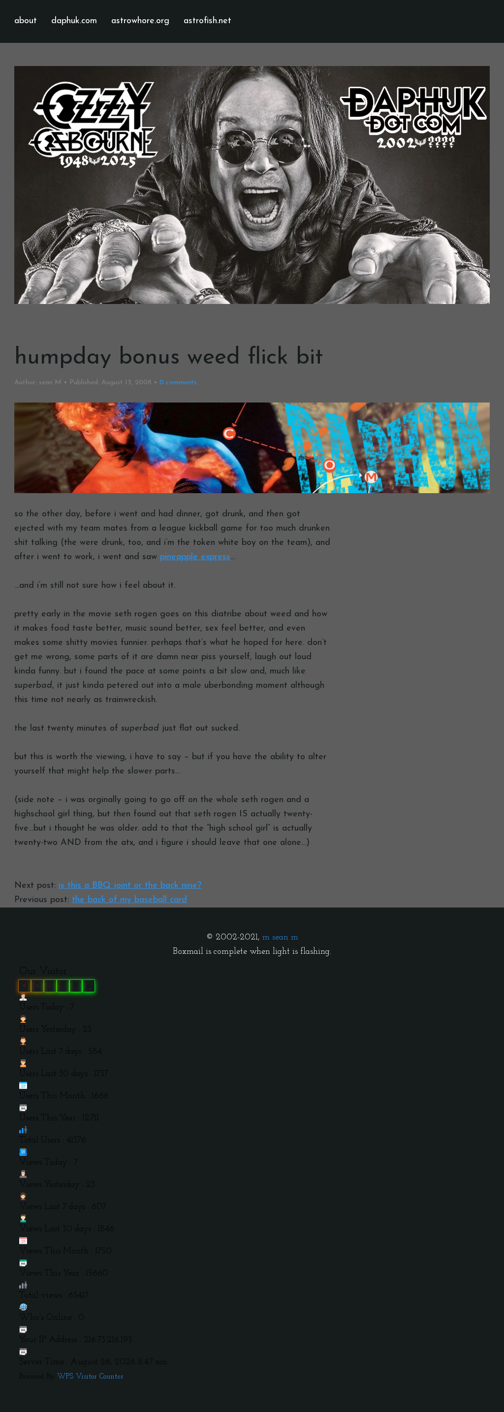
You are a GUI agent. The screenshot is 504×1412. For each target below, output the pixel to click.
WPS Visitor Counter (90, 1376)
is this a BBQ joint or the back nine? (130, 885)
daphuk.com (74, 21)
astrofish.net (207, 21)
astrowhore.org (140, 21)
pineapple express (195, 557)
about (25, 21)
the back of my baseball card (129, 900)
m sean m (280, 937)
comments (178, 382)
